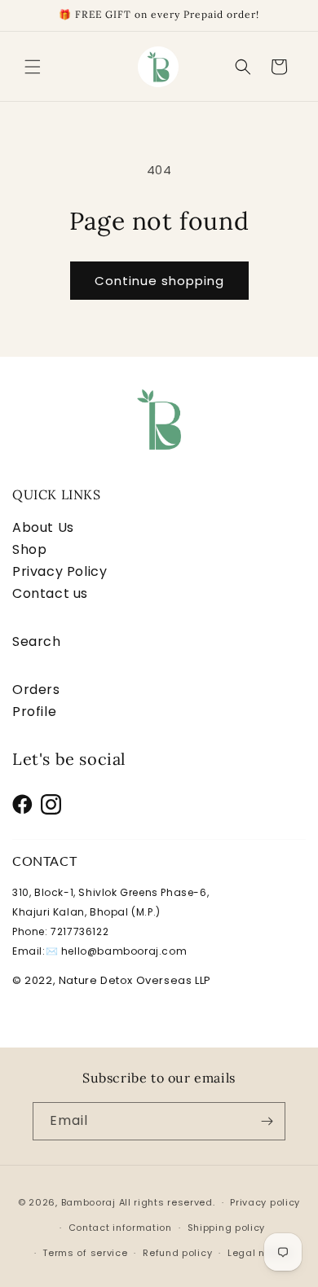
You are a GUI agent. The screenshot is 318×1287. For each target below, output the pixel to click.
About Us (43, 527)
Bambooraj (88, 1202)
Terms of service (84, 1252)
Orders (36, 689)
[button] (33, 67)
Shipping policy (227, 1227)
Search (36, 641)
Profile (34, 711)
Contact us (50, 593)
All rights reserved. (167, 1202)
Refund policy (177, 1252)
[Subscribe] (267, 1121)
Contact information (120, 1227)
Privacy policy (265, 1202)
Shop (29, 549)
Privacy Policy (59, 571)
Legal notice (258, 1252)
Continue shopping (159, 280)
